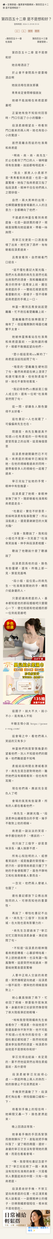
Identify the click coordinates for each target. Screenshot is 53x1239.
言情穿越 (11, 4)
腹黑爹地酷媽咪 (25, 4)
